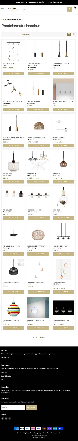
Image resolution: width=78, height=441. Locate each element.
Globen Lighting (57, 139)
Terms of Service (56, 433)
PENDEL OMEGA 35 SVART (12, 246)
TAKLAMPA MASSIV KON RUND (13, 138)
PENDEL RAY (31, 174)
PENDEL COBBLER (34, 210)
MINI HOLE (56, 210)
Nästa (42, 337)
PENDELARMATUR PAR (36, 282)
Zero (54, 103)
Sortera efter (26, 34)
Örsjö (4, 65)
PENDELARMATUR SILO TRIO (63, 101)
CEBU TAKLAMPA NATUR (36, 138)
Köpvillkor (4, 372)
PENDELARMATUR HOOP (36, 320)
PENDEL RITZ (7, 174)
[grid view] (69, 34)
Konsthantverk (32, 67)
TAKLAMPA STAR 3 (9, 63)
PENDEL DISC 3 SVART (60, 246)
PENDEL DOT (7, 210)
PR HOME (31, 139)
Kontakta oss (5, 357)
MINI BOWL (56, 174)
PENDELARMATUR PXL (11, 320)
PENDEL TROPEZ (59, 138)
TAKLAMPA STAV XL (34, 101)
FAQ (2, 379)
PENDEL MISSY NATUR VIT (36, 246)
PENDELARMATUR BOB (11, 282)
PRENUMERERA (31, 407)
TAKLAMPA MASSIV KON (61, 63)
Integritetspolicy (6, 376)
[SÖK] (69, 9)
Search (19, 433)
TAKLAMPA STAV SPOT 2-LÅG (13, 101)
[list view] (73, 34)
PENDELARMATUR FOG (61, 320)
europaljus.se (5, 392)
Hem (2, 19)
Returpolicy (37, 433)
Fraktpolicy (46, 433)
